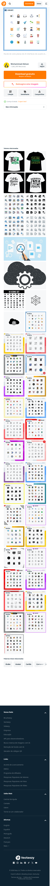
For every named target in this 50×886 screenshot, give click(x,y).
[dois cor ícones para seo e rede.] (14, 290)
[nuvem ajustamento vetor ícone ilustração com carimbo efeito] (24, 361)
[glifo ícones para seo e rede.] (14, 268)
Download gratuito (25, 74)
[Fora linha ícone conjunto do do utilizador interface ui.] (14, 386)
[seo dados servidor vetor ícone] (14, 407)
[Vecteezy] (3, 3)
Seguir (42, 66)
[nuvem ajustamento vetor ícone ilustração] (14, 429)
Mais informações (12, 107)
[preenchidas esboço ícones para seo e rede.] (14, 247)
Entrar (39, 4)
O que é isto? (22, 102)
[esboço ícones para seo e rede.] (14, 311)
